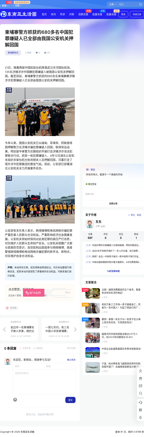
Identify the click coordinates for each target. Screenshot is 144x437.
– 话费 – (17, 4)
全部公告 (113, 203)
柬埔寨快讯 (13, 52)
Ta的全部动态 (113, 271)
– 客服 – (4, 4)
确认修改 (71, 360)
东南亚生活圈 (27, 431)
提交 (70, 400)
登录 (123, 14)
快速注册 (137, 14)
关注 (133, 215)
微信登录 (92, 184)
